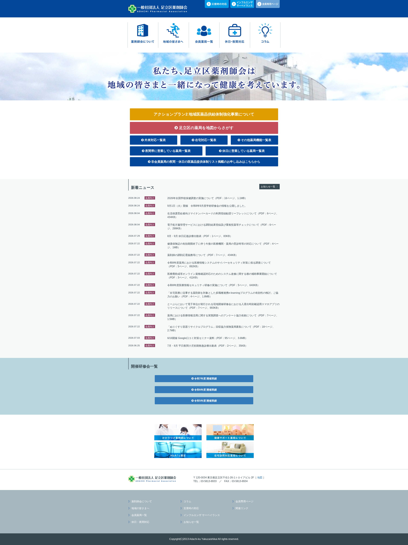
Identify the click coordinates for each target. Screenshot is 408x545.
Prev (4, 76)
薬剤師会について (142, 35)
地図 (259, 477)
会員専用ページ (244, 501)
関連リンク (241, 508)
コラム (265, 35)
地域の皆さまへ (173, 35)
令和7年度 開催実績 (205, 378)
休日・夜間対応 (234, 35)
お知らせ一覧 (191, 521)
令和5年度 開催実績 (205, 400)
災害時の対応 (191, 508)
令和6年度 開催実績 (205, 389)
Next (403, 76)
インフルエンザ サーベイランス (201, 515)
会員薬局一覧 (204, 35)
